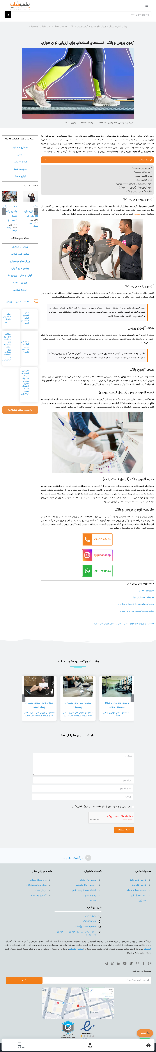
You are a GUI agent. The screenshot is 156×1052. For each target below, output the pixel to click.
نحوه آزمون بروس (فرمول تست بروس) (134, 183)
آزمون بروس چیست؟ (142, 168)
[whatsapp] (112, 963)
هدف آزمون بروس (143, 176)
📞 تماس (145, 1033)
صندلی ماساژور (76, 949)
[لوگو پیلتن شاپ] (20, 2)
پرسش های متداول (87, 880)
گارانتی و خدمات (38, 895)
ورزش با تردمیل (116, 623)
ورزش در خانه (20, 282)
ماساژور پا (141, 900)
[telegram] (106, 963)
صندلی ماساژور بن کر (136, 890)
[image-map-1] (78, 988)
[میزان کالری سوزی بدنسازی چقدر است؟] (39, 685)
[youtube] (124, 963)
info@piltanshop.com (86, 926)
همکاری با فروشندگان (36, 885)
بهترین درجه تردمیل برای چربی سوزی (137, 611)
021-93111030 (90, 916)
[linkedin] (118, 963)
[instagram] (149, 963)
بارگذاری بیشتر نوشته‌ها (20, 410)
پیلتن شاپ (121, 26)
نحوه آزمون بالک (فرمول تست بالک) (135, 187)
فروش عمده (40, 890)
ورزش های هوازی (98, 26)
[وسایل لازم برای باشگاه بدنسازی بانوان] (30, 196)
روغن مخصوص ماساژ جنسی (7, 318)
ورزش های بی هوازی (72, 715)
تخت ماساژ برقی (138, 895)
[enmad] (78, 1019)
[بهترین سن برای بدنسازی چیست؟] (9, 196)
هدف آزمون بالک (144, 179)
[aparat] (131, 963)
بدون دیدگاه (70, 122)
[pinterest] (137, 963)
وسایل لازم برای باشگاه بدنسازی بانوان (117, 705)
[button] (36, 211)
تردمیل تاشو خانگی (137, 880)
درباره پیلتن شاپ (38, 880)
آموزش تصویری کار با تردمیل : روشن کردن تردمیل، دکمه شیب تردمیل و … (25, 383)
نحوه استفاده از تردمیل (143, 597)
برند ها (93, 900)
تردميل (147, 949)
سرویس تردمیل (146, 590)
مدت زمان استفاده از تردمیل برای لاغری (136, 604)
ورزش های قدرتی (101, 623)
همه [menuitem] (36, 302)
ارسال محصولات (89, 895)
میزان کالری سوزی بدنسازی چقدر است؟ (39, 705)
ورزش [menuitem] (9, 301)
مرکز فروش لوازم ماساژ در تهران (25, 318)
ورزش (111, 26)
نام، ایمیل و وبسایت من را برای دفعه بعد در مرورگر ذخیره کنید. (101, 806)
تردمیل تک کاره (139, 885)
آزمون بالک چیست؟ (143, 172)
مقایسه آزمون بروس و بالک (139, 191)
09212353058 (89, 921)
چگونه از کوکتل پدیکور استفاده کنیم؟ (25, 346)
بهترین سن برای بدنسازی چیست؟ (10, 211)
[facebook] (143, 963)
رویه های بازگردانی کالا (86, 885)
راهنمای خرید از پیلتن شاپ (84, 890)
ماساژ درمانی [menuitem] (22, 301)
